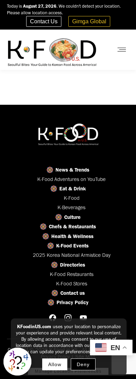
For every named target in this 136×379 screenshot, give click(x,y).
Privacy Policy (72, 302)
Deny (83, 364)
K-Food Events (72, 246)
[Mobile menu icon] (121, 50)
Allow (54, 364)
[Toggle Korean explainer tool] (17, 362)
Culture (72, 217)
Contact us (72, 293)
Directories (72, 265)
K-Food (72, 198)
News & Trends (72, 170)
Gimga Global (89, 21)
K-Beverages (71, 207)
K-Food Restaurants (71, 274)
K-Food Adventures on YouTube (71, 179)
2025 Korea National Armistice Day (72, 255)
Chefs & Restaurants (72, 226)
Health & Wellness (72, 236)
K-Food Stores (71, 284)
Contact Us (44, 21)
